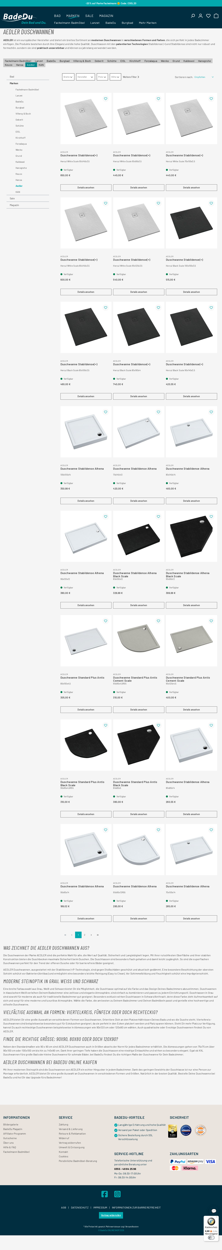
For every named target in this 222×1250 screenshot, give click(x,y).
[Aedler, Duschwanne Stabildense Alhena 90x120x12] (86, 536)
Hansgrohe (204, 60)
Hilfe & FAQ (9, 1147)
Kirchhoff (135, 60)
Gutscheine (10, 1138)
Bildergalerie (11, 1124)
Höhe (113, 76)
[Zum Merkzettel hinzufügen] (105, 98)
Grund (176, 60)
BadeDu (51, 60)
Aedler (31, 64)
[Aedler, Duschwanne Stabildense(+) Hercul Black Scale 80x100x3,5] (86, 327)
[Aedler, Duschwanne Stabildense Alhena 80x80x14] (191, 745)
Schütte (112, 60)
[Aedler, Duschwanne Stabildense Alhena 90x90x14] (86, 849)
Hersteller (82, 76)
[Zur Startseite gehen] (23, 18)
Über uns (8, 1142)
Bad (12, 76)
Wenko (165, 60)
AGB (64, 1207)
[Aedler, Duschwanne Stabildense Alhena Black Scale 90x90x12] (191, 536)
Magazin (14, 204)
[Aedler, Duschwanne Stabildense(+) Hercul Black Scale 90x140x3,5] (191, 327)
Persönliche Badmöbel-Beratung (78, 1160)
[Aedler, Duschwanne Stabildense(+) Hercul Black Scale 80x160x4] (138, 327)
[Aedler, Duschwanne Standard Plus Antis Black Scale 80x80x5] (138, 745)
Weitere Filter (130, 77)
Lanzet (39, 60)
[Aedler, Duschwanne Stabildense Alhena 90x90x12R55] (138, 849)
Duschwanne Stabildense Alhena (82, 468)
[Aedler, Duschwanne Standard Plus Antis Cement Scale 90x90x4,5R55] (138, 640)
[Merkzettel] (208, 15)
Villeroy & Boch (82, 60)
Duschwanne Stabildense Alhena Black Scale (135, 573)
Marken (14, 83)
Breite (67, 76)
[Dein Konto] (200, 15)
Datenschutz (80, 1207)
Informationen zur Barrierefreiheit (136, 1207)
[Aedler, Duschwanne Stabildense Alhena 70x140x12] (138, 431)
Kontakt (63, 1151)
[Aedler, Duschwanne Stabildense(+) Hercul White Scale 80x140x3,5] (86, 223)
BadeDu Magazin (12, 1128)
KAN (41, 64)
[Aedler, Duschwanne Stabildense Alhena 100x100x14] (86, 431)
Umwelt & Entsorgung (72, 1147)
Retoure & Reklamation (72, 1133)
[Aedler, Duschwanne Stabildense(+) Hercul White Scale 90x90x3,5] (138, 118)
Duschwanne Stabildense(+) (79, 155)
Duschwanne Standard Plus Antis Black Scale (82, 782)
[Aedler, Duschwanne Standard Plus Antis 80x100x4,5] (86, 640)
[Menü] (217, 1218)
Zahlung (63, 1124)
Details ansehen (86, 187)
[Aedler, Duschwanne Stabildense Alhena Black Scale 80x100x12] (138, 536)
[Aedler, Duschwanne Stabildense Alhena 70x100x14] (191, 849)
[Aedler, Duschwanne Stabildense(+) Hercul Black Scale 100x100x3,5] (191, 223)
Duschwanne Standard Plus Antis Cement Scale (135, 678)
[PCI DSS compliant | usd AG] (200, 1129)
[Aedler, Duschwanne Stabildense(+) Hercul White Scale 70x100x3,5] (191, 118)
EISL (123, 60)
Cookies (63, 1156)
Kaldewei (189, 60)
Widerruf (64, 1138)
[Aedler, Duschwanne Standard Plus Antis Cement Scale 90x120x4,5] (191, 640)
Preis (100, 76)
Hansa (20, 64)
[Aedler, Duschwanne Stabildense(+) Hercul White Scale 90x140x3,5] (86, 118)
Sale (12, 198)
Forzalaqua (151, 60)
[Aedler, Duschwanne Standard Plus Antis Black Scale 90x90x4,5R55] (86, 745)
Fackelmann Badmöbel (18, 60)
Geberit (99, 60)
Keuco (9, 64)
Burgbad (65, 60)
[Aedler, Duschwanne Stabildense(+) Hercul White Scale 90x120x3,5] (138, 223)
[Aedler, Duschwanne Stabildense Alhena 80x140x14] (191, 431)
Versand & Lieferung (71, 1128)
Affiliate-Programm (14, 1133)
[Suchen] (192, 15)
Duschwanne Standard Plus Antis (82, 677)
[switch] (211, 1238)
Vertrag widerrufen (70, 1142)
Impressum (100, 1207)
